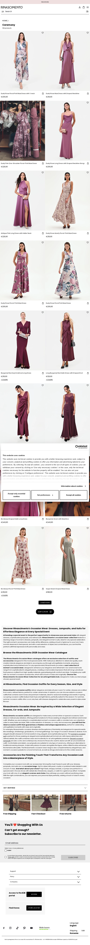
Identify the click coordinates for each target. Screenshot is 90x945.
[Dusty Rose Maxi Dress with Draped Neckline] (67, 61)
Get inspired (9, 788)
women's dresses (24, 640)
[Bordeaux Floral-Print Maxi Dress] (22, 556)
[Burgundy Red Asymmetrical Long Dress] (22, 340)
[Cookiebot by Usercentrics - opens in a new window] (77, 447)
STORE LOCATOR (34, 908)
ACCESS (34, 894)
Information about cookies (72, 486)
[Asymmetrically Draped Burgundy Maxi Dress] (22, 413)
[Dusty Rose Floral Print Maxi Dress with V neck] (22, 61)
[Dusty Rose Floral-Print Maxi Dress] (22, 270)
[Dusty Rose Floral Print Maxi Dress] (67, 270)
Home (4, 20)
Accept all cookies (73, 495)
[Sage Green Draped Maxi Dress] (67, 556)
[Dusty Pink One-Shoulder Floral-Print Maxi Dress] (22, 131)
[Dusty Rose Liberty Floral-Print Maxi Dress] (67, 201)
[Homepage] (22, 7)
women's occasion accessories (22, 674)
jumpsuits (35, 640)
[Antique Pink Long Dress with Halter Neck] (22, 201)
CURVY (9, 850)
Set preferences (43, 495)
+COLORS (4, 380)
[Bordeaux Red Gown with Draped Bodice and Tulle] (67, 413)
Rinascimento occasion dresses (25, 729)
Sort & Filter (43, 612)
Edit (83, 930)
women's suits (54, 640)
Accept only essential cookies (16, 495)
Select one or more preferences (14, 848)
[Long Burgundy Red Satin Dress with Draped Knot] (67, 340)
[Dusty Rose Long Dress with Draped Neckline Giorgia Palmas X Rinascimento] (67, 131)
